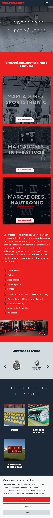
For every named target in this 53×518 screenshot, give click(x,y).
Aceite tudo (26, 499)
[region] (26, 497)
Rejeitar (26, 513)
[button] (47, 3)
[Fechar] (51, 477)
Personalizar (26, 506)
